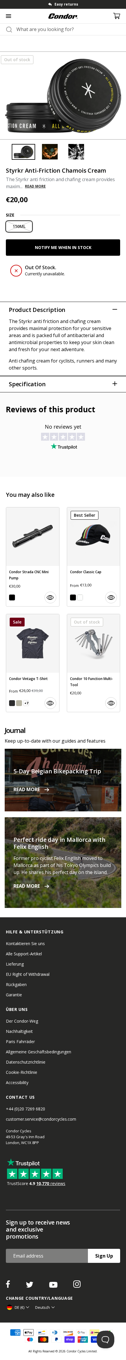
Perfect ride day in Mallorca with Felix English (59, 843)
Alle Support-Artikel (24, 954)
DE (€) (19, 1307)
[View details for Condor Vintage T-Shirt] (32, 663)
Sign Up (104, 1256)
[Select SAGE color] (19, 703)
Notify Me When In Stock (63, 247)
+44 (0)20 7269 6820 (25, 1109)
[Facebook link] (8, 1286)
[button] (119, 95)
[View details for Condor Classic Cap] (93, 556)
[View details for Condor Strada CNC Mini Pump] (32, 556)
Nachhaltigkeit (19, 1031)
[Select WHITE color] (80, 597)
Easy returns (66, 4)
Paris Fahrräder (20, 1041)
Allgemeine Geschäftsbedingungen (38, 1052)
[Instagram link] (77, 1286)
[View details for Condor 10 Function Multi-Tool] (93, 663)
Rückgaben (16, 984)
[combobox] (68, 29)
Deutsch (42, 1307)
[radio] (19, 226)
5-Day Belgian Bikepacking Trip (57, 771)
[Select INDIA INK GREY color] (12, 703)
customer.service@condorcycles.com (41, 1119)
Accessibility (17, 1082)
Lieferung (15, 964)
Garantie (14, 994)
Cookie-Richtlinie (21, 1072)
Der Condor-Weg (22, 1021)
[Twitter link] (30, 1286)
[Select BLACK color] (12, 597)
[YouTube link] (54, 1286)
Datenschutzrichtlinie (25, 1062)
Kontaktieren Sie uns (25, 943)
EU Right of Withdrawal (28, 974)
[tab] (63, 4)
